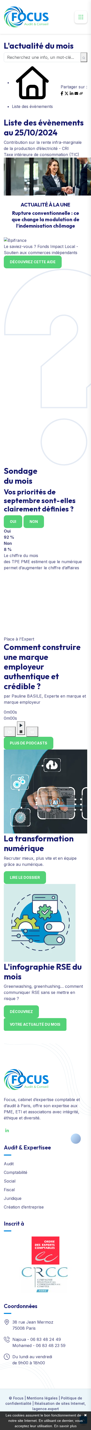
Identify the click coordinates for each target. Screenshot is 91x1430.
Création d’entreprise (24, 1207)
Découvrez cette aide (33, 262)
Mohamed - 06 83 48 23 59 (38, 1345)
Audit (9, 1163)
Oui (13, 521)
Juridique (12, 1198)
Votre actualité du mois (35, 1024)
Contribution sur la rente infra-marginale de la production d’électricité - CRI (43, 145)
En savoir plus (65, 1426)
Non (34, 521)
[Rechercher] (83, 57)
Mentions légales (42, 1398)
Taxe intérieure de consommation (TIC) (41, 154)
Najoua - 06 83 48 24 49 (36, 1339)
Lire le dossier (25, 877)
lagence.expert (45, 1409)
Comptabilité (15, 1172)
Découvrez (21, 1011)
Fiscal (9, 1189)
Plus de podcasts (28, 743)
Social (9, 1181)
